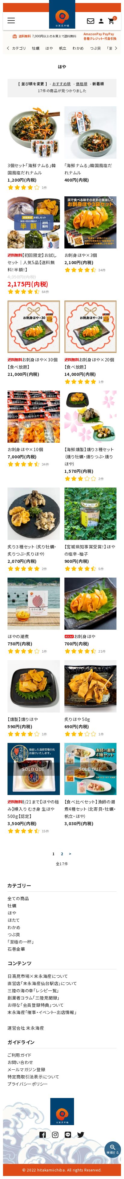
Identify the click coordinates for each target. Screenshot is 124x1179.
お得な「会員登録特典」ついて (36, 1005)
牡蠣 (35, 48)
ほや (49, 48)
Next (115, 48)
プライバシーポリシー (28, 1084)
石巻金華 (16, 949)
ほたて (14, 920)
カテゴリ (19, 48)
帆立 (63, 48)
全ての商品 (18, 898)
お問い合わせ (20, 1062)
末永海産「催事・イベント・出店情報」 (42, 1012)
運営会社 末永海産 (26, 1028)
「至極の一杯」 (21, 942)
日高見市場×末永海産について (38, 976)
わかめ (78, 48)
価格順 (81, 83)
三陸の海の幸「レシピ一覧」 (33, 990)
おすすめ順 (61, 83)
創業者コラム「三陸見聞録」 (34, 998)
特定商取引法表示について (33, 1077)
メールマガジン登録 (26, 1069)
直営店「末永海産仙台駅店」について (42, 983)
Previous (8, 48)
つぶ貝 (95, 48)
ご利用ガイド (20, 1055)
